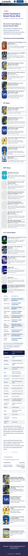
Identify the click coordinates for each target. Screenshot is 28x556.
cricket (10, 30)
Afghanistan (6, 357)
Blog (6, 3)
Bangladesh (6, 364)
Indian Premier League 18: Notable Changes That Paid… (17, 478)
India (5, 372)
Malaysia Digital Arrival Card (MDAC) (16, 53)
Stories (9, 3)
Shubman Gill (11, 267)
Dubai (9, 241)
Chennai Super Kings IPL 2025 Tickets (16, 137)
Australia (6, 360)
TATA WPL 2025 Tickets (13, 172)
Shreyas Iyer (11, 277)
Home (3, 3)
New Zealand (7, 378)
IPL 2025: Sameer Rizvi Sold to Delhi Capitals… (17, 517)
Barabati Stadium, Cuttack (17, 531)
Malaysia (18, 57)
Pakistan (6, 382)
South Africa (6, 385)
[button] (20, 1)
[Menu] (25, 1)
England (5, 368)
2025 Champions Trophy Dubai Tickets (17, 237)
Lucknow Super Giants (8, 457)
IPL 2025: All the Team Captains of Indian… (15, 497)
